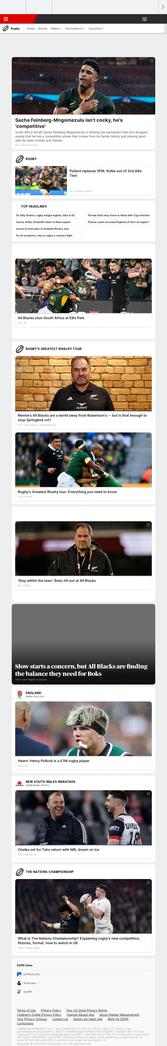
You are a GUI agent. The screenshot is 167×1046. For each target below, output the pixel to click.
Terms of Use (26, 1010)
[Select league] (13, 7)
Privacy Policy (51, 1010)
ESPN (23, 19)
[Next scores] (162, 7)
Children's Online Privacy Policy (39, 1014)
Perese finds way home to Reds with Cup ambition (119, 215)
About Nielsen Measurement (119, 1014)
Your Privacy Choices (32, 1019)
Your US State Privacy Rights (86, 1010)
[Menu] (6, 19)
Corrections (25, 1023)
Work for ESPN (118, 1019)
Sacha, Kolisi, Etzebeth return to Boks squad (43, 222)
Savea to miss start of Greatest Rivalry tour (42, 228)
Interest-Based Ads (80, 1014)
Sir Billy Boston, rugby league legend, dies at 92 (45, 215)
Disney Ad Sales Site (87, 1019)
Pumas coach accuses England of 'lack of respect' (118, 222)
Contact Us (60, 1019)
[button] (152, 19)
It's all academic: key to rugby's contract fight (44, 235)
